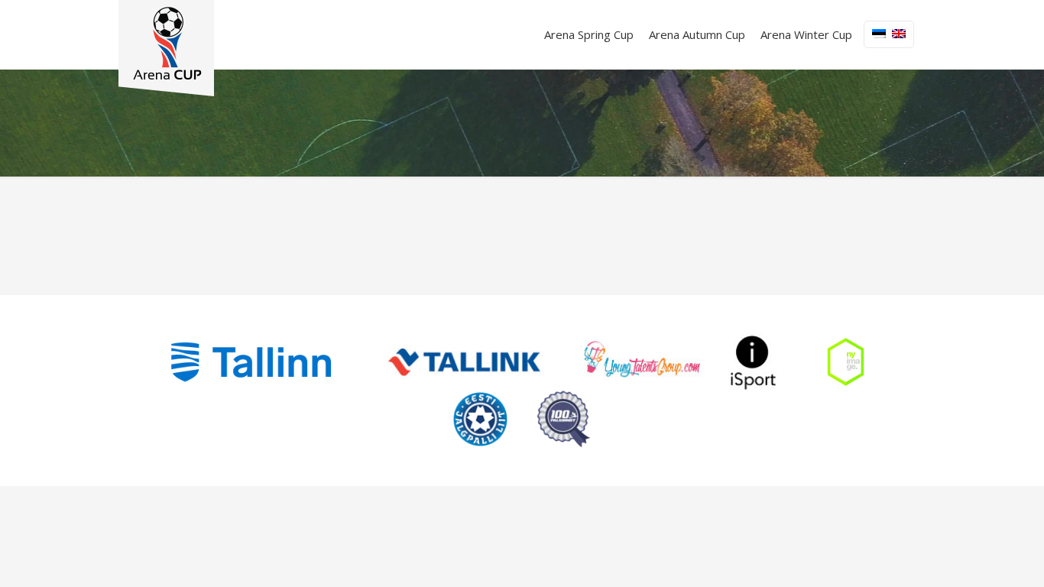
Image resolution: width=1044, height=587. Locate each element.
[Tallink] (464, 362)
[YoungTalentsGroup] (643, 362)
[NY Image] (845, 362)
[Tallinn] (251, 362)
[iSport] (754, 362)
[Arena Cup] (166, 48)
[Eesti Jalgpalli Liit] (480, 419)
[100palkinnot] (563, 419)
